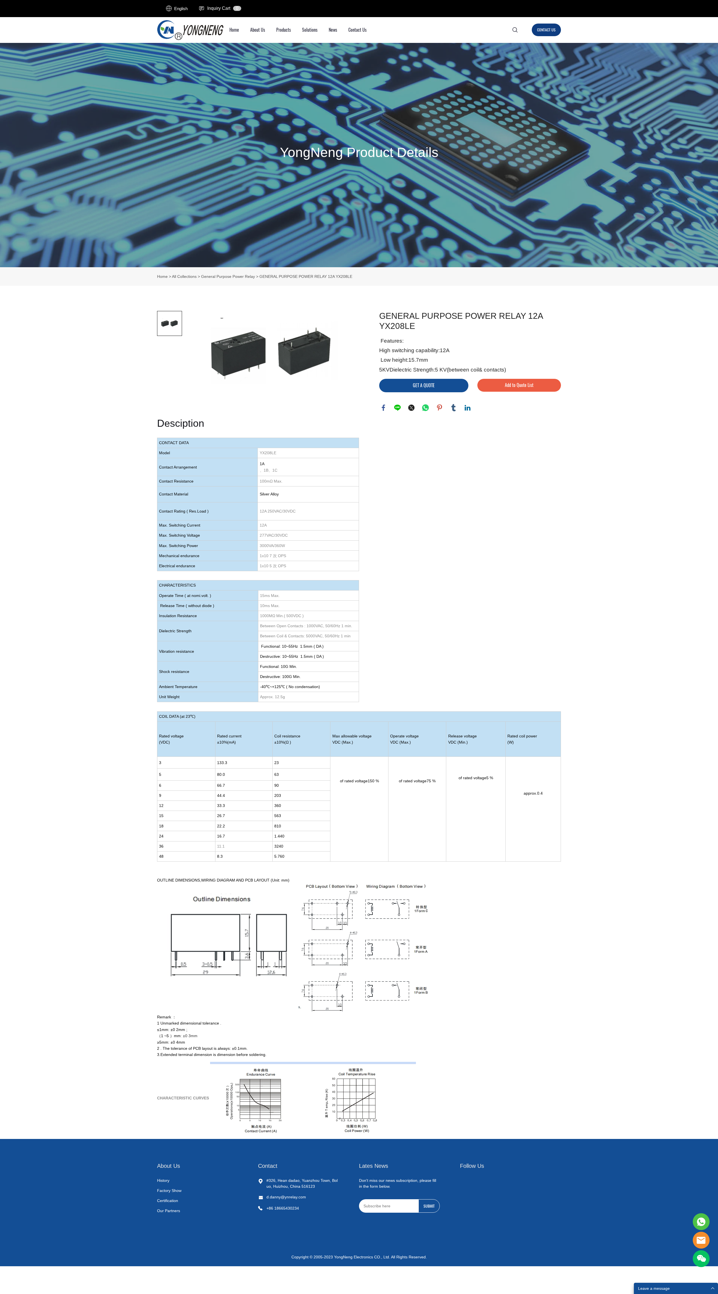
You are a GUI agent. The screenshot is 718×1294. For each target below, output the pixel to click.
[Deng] (701, 1240)
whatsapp (425, 407)
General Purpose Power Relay (228, 276)
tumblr (453, 407)
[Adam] (701, 1221)
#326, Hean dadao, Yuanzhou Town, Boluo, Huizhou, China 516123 (302, 1183)
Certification (167, 1200)
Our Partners (168, 1210)
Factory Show (169, 1190)
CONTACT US (546, 30)
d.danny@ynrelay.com (286, 1197)
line (397, 407)
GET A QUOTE (424, 385)
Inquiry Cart (218, 8)
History (163, 1180)
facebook (383, 407)
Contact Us (357, 30)
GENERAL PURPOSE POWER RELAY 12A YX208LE (305, 276)
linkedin (467, 407)
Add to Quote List (519, 385)
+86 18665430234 (282, 1208)
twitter (411, 407)
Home (234, 30)
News (333, 30)
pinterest (439, 407)
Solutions (309, 30)
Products (283, 30)
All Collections (184, 276)
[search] (515, 31)
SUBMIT (429, 1206)
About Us (257, 30)
